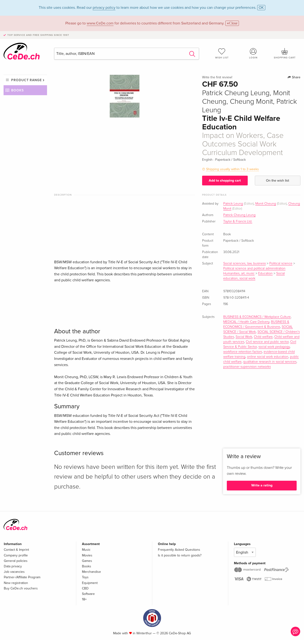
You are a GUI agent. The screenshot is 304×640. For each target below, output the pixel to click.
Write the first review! (217, 77)
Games (87, 561)
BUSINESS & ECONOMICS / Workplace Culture (257, 317)
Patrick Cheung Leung (239, 215)
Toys (85, 577)
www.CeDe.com (100, 23)
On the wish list (277, 181)
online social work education (267, 356)
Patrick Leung (233, 203)
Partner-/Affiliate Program (22, 577)
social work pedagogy (274, 346)
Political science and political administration (254, 268)
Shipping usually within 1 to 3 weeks (232, 169)
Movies (87, 555)
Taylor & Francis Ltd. (237, 221)
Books (17, 90)
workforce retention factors (242, 351)
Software (88, 594)
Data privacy (13, 566)
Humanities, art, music (239, 273)
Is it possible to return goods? (179, 555)
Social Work (244, 337)
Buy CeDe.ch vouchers (21, 588)
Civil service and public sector (267, 342)
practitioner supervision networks (247, 366)
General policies (16, 561)
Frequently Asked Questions (179, 550)
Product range (26, 80)
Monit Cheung (265, 203)
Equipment (90, 583)
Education (265, 273)
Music (86, 550)
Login (253, 57)
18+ (84, 599)
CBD (85, 588)
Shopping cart (285, 57)
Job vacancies (14, 572)
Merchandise (91, 572)
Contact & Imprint (16, 550)
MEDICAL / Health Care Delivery (246, 322)
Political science (280, 263)
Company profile (16, 555)
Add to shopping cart (225, 181)
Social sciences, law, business (244, 263)
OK (261, 7)
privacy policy (104, 7)
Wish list (222, 57)
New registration (16, 583)
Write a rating (261, 485)
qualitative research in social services (269, 361)
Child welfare (263, 337)
